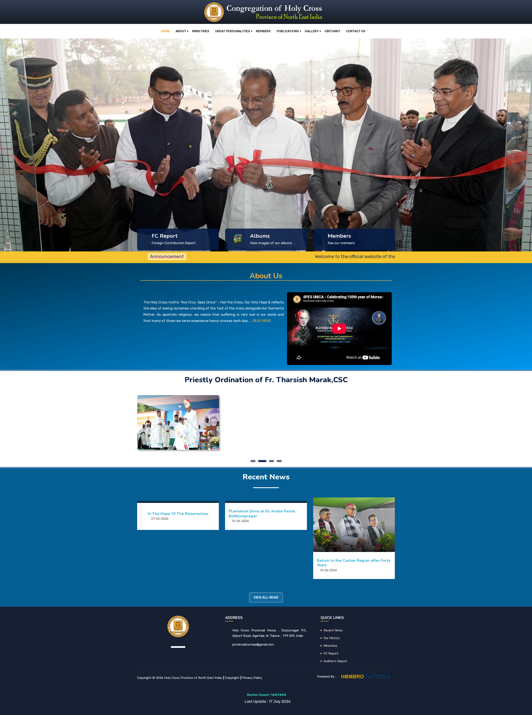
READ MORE (262, 321)
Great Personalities (232, 31)
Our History (332, 638)
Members (263, 31)
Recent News (333, 630)
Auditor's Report (335, 661)
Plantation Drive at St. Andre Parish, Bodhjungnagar (262, 513)
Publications (288, 31)
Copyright (232, 678)
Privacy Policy (252, 678)
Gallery (312, 31)
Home (165, 31)
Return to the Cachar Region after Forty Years (353, 563)
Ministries (200, 31)
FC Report (331, 653)
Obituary (332, 31)
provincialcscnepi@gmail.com (253, 644)
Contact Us (355, 31)
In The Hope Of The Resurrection (178, 513)
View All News (266, 597)
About (181, 31)
